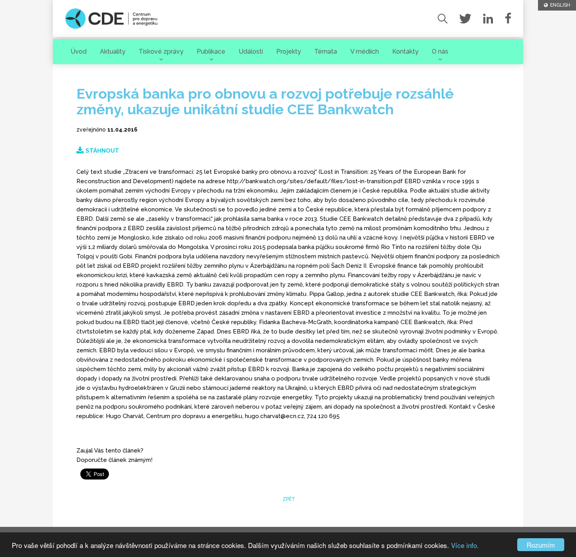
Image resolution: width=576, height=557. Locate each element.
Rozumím (541, 545)
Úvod (79, 51)
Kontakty (405, 51)
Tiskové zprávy (161, 51)
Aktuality (112, 51)
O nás (440, 51)
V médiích (364, 51)
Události (251, 51)
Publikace (211, 51)
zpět (288, 499)
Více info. (465, 545)
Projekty (288, 51)
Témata (325, 51)
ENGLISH (559, 5)
